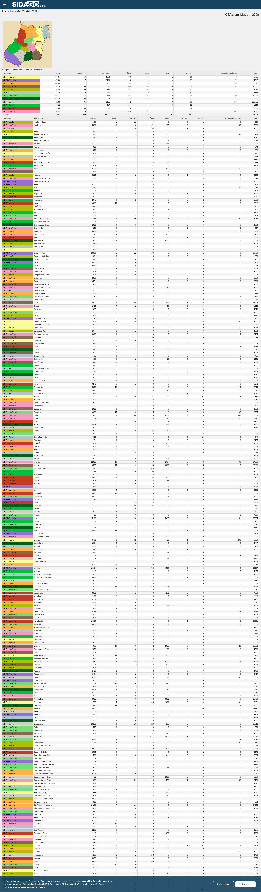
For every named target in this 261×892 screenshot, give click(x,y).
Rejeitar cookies (223, 884)
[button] (4, 4)
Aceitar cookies (245, 884)
